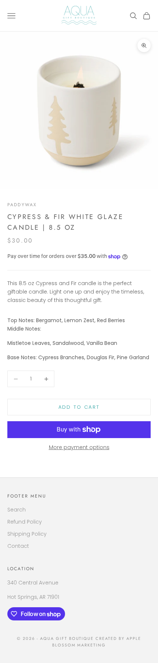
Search (16, 509)
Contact (18, 546)
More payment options (79, 447)
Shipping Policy (27, 534)
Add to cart (79, 407)
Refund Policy (24, 521)
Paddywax (22, 204)
